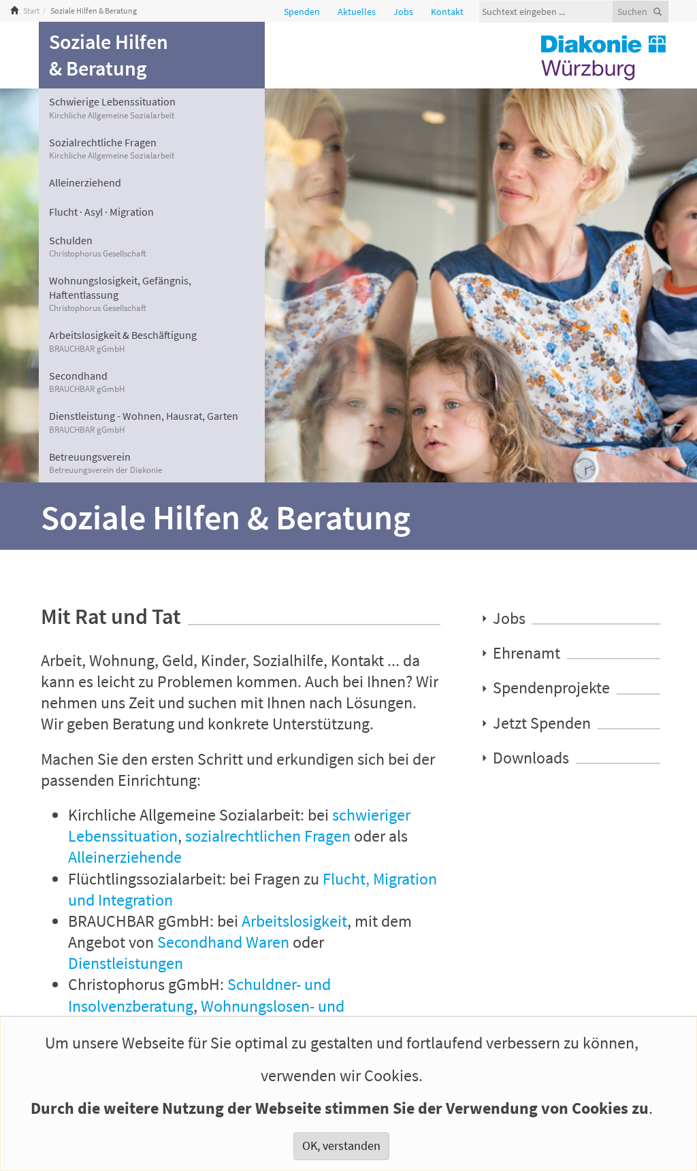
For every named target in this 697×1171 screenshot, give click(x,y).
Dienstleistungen (125, 963)
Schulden (97, 246)
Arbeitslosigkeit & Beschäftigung (123, 341)
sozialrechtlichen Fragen (268, 836)
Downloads (531, 757)
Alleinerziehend (85, 183)
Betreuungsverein (105, 463)
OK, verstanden (341, 1146)
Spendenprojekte (551, 688)
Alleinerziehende (125, 857)
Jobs (509, 618)
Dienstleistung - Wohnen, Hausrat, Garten (143, 422)
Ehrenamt (526, 652)
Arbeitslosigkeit (294, 921)
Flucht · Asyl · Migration (101, 212)
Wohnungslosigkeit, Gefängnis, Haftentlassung (120, 294)
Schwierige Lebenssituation (112, 107)
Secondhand (87, 382)
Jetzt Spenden (542, 722)
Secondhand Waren (223, 942)
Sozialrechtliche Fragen (111, 148)
